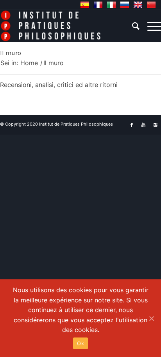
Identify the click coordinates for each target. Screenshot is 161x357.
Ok (80, 343)
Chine (151, 4)
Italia (111, 4)
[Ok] (151, 318)
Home (29, 63)
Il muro (10, 53)
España (84, 4)
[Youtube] (143, 125)
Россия (124, 4)
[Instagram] (155, 125)
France (98, 4)
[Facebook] (132, 125)
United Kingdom (138, 4)
